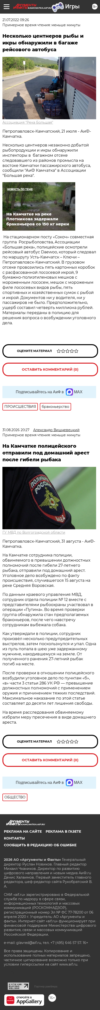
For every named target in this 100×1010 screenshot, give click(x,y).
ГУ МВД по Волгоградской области (33, 532)
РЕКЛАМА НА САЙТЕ (23, 831)
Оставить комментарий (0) (50, 369)
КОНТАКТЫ (14, 838)
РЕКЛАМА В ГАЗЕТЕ (63, 831)
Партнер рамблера (45, 986)
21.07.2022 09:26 (15, 20)
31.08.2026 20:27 (15, 430)
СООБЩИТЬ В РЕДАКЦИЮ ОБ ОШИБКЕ (40, 845)
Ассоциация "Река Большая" (27, 122)
